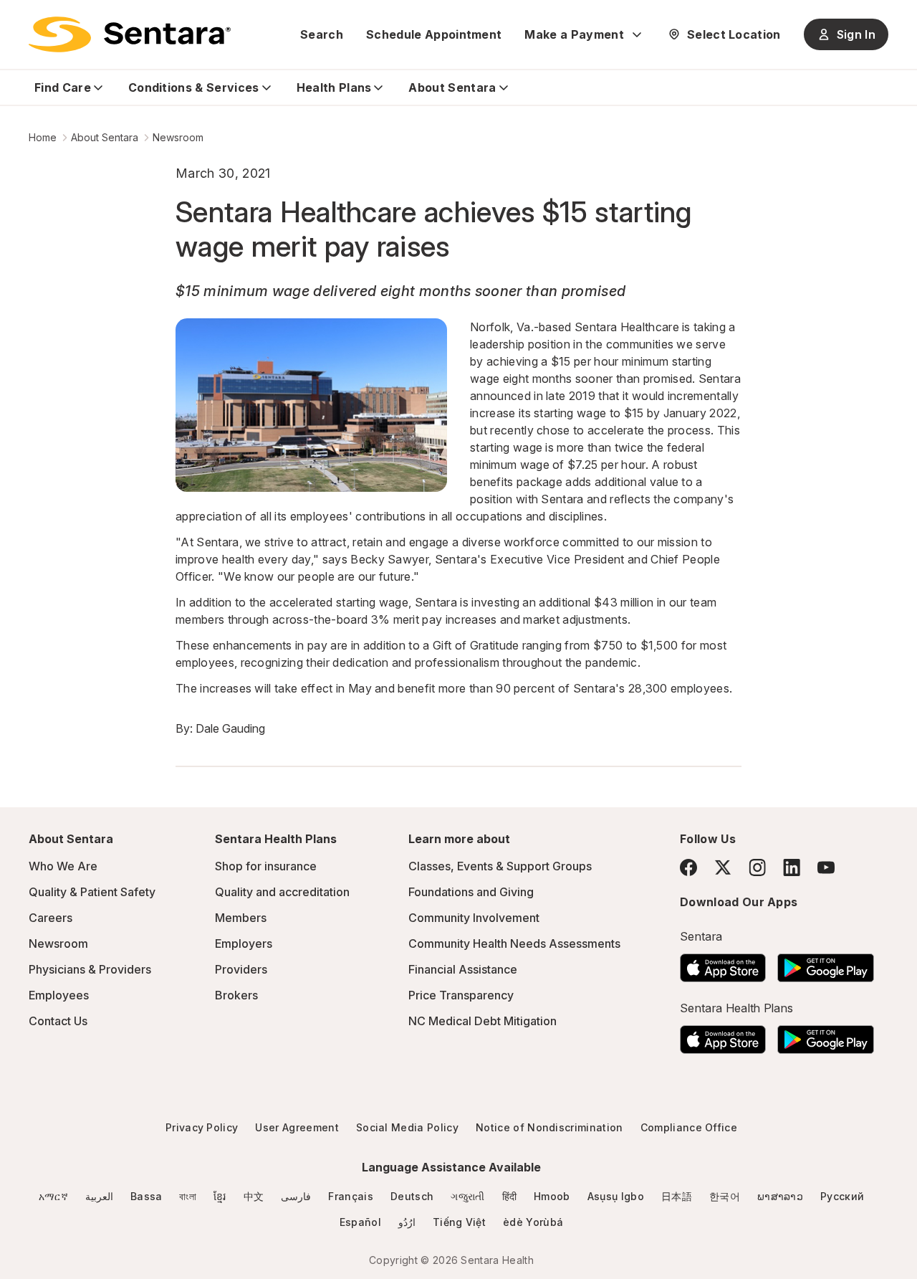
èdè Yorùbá (533, 1222)
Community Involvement (473, 917)
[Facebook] (688, 867)
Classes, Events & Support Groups (500, 866)
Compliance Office (688, 1127)
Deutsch (411, 1196)
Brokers (236, 995)
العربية (99, 1196)
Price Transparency (461, 995)
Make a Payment (573, 34)
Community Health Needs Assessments (514, 943)
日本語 (676, 1196)
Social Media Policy (407, 1127)
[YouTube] (826, 867)
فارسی (296, 1196)
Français (350, 1196)
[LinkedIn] (791, 867)
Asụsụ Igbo (615, 1196)
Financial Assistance (462, 969)
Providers (241, 969)
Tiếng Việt (459, 1222)
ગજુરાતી (467, 1196)
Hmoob (552, 1196)
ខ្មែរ (219, 1196)
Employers (243, 943)
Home (43, 137)
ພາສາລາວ (780, 1196)
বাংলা (187, 1196)
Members (241, 917)
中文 (254, 1196)
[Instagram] (757, 867)
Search (321, 34)
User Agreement (296, 1127)
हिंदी (509, 1196)
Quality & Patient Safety (92, 892)
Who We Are (63, 866)
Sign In (856, 34)
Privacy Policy (201, 1127)
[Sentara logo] (130, 34)
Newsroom (178, 137)
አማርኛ (53, 1196)
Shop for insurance (266, 866)
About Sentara (104, 137)
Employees (59, 995)
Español (360, 1222)
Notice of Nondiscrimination (549, 1127)
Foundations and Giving (471, 892)
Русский (842, 1196)
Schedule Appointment (433, 34)
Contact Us (58, 1021)
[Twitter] (722, 867)
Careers (50, 917)
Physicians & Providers (90, 969)
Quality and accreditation (282, 892)
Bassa (146, 1196)
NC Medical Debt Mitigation (482, 1021)
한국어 (724, 1196)
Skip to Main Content (21, 20)
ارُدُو (407, 1222)
